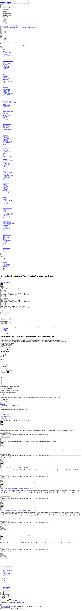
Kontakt (4, 263)
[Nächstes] (1, 254)
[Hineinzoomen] (7, 299)
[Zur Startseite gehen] (17, 27)
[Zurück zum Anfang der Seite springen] (1, 605)
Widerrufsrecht (5, 266)
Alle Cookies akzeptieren (21, 608)
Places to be (5, 575)
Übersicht (2, 42)
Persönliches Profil (8, 42)
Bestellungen (18, 42)
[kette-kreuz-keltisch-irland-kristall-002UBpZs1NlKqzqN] (14, 289)
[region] (41, 295)
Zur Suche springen (14, 1)
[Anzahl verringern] (2, 319)
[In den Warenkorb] (1, 439)
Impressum (5, 262)
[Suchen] (13, 26)
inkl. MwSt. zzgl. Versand (5, 433)
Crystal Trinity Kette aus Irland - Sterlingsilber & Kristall (11, 446)
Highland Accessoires (7, 12)
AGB (4, 258)
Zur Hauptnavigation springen (24, 1)
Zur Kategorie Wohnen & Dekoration (10, 130)
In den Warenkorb (4, 321)
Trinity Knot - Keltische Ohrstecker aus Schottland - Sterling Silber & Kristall (15, 467)
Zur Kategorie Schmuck (7, 52)
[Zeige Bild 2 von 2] (2, 292)
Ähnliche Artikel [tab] (6, 413)
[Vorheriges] (1, 47)
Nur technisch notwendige (5, 608)
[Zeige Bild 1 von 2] (0, 292)
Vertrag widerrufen (6, 265)
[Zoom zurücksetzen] (4, 299)
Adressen (13, 42)
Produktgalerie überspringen (5, 416)
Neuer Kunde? (57, 397)
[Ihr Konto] (1, 36)
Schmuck (5, 11)
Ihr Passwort (3, 400)
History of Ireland (6, 573)
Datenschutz (5, 260)
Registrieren (9, 2)
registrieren (4, 41)
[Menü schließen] (5, 39)
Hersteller (5, 21)
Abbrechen (2, 404)
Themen (4, 20)
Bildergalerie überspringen (5, 282)
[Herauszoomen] (1, 299)
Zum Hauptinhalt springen (5, 1)
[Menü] (1, 5)
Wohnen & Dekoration (7, 15)
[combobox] (6, 26)
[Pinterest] (2, 598)
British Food (5, 16)
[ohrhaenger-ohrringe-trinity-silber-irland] (12, 288)
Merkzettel (23, 42)
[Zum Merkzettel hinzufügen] (2, 285)
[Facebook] (1, 598)
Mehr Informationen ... (37, 606)
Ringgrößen (5, 574)
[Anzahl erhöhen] (9, 319)
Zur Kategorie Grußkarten (8, 160)
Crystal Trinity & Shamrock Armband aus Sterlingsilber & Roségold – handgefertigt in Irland (18, 510)
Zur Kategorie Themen (7, 172)
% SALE (4, 19)
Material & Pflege (6, 572)
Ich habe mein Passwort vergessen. (7, 401)
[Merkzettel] (1, 34)
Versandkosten (21, 602)
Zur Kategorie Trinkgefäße (8, 111)
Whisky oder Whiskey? (7, 570)
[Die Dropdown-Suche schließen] (16, 26)
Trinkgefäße (5, 14)
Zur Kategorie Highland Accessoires (10, 102)
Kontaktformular (10, 566)
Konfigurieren (13, 608)
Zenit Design (14, 600)
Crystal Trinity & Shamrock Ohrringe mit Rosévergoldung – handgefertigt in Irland (16, 488)
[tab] (31, 327)
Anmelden (2, 2)
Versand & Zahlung (6, 264)
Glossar (4, 571)
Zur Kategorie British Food (8, 151)
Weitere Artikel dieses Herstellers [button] (6, 370)
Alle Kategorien (6, 9)
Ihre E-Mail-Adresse (4, 399)
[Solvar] (41, 278)
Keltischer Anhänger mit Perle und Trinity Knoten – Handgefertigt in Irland (14, 425)
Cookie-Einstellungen (7, 259)
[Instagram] (4, 598)
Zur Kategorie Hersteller (7, 200)
